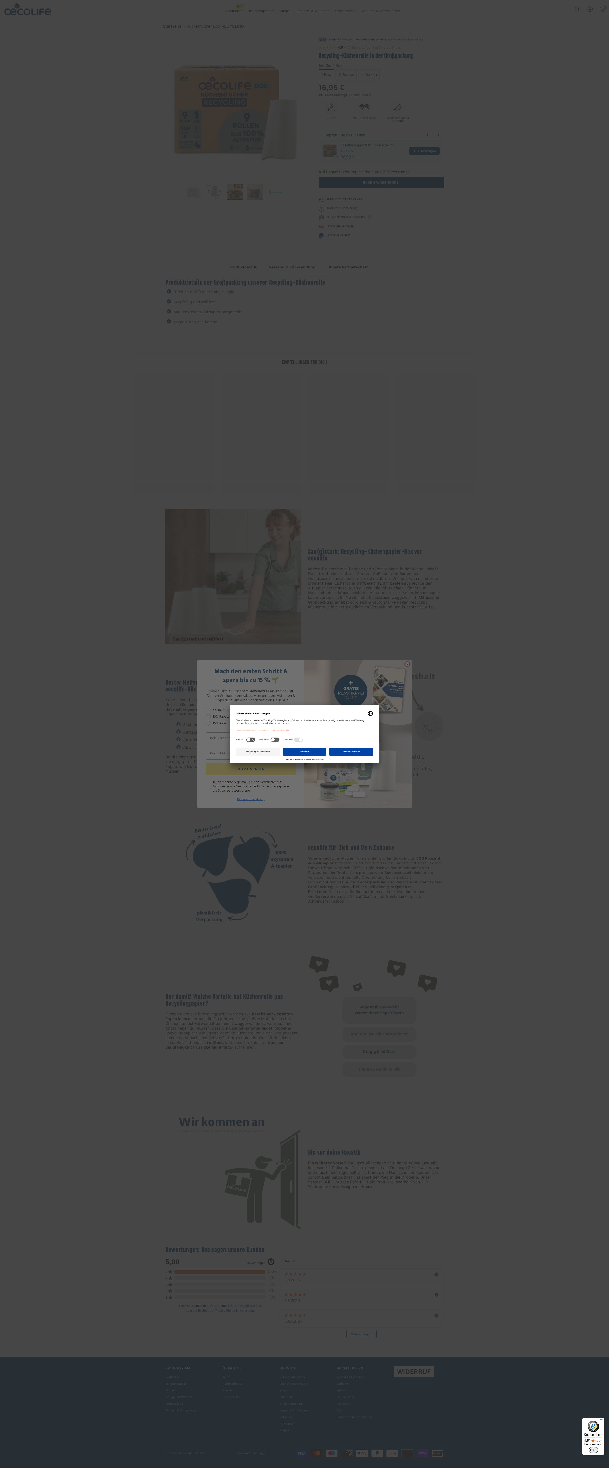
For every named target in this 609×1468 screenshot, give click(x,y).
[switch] (593, 1450)
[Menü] (601, 1421)
